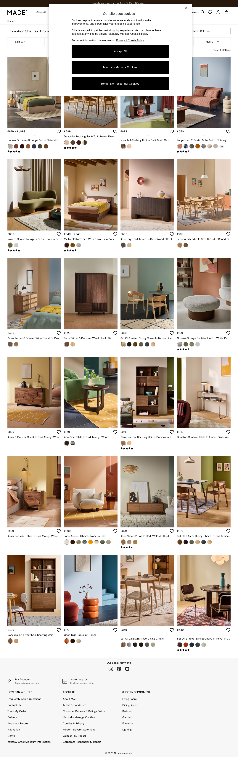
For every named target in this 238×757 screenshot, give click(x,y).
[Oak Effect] (72, 344)
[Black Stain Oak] (72, 142)
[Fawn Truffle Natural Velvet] (28, 146)
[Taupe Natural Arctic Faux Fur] (108, 542)
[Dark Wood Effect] (123, 245)
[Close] (186, 8)
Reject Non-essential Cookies (120, 83)
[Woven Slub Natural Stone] (153, 344)
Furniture (127, 723)
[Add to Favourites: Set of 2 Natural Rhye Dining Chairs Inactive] (172, 630)
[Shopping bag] (226, 12)
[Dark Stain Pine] (66, 245)
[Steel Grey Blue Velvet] (197, 344)
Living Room (129, 699)
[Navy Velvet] (34, 146)
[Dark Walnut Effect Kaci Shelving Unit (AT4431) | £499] (34, 590)
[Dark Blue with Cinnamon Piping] (191, 644)
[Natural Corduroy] (215, 146)
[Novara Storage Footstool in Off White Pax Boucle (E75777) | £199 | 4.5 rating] (204, 349)
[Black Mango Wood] (72, 443)
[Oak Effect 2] (16, 344)
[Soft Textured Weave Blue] (147, 344)
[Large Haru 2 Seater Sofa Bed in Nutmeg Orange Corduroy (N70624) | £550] (204, 92)
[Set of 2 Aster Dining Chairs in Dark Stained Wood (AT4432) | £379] (204, 491)
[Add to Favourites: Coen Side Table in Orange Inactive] (115, 630)
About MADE (70, 699)
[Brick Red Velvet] (16, 146)
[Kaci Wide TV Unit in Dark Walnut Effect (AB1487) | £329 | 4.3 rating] (147, 547)
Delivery (12, 717)
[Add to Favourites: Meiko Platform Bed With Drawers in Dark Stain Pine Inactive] (115, 234)
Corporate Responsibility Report (82, 741)
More (209, 41)
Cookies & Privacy (73, 723)
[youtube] (127, 669)
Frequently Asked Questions (24, 699)
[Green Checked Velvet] (84, 542)
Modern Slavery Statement (79, 729)
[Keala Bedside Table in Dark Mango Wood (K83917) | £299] (34, 491)
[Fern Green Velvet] (10, 245)
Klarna (11, 735)
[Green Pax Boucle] (191, 344)
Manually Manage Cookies (79, 717)
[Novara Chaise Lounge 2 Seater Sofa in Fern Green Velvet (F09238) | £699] (34, 194)
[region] (120, 50)
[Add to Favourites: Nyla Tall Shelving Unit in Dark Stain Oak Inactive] (172, 131)
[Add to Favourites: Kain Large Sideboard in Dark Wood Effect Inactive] (172, 234)
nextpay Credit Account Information (29, 741)
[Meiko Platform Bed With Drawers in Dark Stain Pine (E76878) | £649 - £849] (91, 194)
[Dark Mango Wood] (66, 443)
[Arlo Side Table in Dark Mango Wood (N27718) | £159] (91, 392)
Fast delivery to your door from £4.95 (119, 3)
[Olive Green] (102, 542)
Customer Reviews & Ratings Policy (84, 711)
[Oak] (66, 142)
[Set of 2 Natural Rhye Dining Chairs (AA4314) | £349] (147, 590)
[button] (210, 31)
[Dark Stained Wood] (135, 344)
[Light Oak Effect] (129, 245)
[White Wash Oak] (129, 146)
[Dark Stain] (78, 142)
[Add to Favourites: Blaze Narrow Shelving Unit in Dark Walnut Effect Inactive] (172, 432)
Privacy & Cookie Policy (130, 40)
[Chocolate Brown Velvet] (22, 146)
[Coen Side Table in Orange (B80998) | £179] (91, 590)
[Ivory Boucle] (66, 542)
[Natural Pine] (72, 245)
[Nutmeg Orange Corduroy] (179, 146)
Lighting (127, 729)
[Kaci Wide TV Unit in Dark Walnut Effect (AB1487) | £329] (147, 491)
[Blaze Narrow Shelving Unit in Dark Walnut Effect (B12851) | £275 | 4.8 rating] (147, 448)
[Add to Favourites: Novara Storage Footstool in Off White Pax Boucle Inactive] (228, 333)
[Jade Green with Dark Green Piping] (203, 644)
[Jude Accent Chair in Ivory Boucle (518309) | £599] (91, 491)
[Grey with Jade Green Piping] (197, 644)
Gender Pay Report (74, 735)
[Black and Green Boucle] (135, 644)
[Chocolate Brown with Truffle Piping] (179, 644)
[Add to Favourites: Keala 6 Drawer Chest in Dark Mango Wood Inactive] (59, 432)
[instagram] (111, 669)
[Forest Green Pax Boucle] (141, 344)
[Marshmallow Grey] (203, 146)
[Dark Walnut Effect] (66, 344)
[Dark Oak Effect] (10, 344)
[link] (196, 12)
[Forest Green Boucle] (191, 146)
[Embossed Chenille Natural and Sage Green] (78, 542)
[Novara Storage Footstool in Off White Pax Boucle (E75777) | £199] (204, 293)
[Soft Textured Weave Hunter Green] (40, 146)
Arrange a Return (17, 723)
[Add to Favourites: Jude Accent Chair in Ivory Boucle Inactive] (115, 531)
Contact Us (14, 705)
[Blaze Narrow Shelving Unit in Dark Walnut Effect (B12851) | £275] (147, 392)
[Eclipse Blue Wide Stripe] (186, 146)
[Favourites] (210, 12)
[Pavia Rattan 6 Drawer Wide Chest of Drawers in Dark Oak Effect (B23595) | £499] (34, 293)
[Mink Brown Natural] (209, 146)
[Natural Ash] (123, 344)
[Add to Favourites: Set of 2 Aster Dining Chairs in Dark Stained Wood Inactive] (228, 531)
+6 (222, 146)
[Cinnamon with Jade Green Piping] (186, 644)
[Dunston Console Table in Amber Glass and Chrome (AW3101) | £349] (204, 392)
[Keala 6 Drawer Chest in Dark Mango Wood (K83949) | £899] (34, 392)
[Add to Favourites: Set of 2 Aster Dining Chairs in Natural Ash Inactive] (172, 333)
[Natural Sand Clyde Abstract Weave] (96, 542)
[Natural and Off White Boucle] (153, 644)
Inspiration (13, 729)
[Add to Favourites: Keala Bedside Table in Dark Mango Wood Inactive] (59, 531)
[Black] (129, 344)
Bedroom (127, 711)
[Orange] (66, 641)
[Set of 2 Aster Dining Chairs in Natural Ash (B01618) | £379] (147, 293)
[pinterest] (119, 669)
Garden (126, 717)
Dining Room (129, 705)
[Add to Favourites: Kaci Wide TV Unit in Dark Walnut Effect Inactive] (172, 531)
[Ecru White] (78, 641)
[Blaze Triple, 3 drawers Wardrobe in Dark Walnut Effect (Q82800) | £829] (91, 293)
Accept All (120, 51)
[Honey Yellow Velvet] (197, 146)
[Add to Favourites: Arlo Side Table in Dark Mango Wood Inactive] (115, 432)
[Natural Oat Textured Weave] (10, 146)
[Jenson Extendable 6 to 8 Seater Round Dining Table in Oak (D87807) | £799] (204, 194)
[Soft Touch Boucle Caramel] (46, 146)
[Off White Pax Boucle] (16, 245)
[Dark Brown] (141, 644)
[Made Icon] (17, 12)
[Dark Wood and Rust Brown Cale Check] (147, 644)
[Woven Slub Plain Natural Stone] (78, 245)
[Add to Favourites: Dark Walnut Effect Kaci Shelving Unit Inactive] (59, 630)
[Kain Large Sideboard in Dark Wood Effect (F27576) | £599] (147, 194)
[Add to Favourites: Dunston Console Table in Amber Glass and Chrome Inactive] (228, 432)
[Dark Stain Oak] (123, 146)
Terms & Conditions (74, 705)
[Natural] (123, 644)
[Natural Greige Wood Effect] (129, 542)
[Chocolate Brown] (72, 641)
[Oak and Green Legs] (84, 142)
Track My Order (16, 711)
